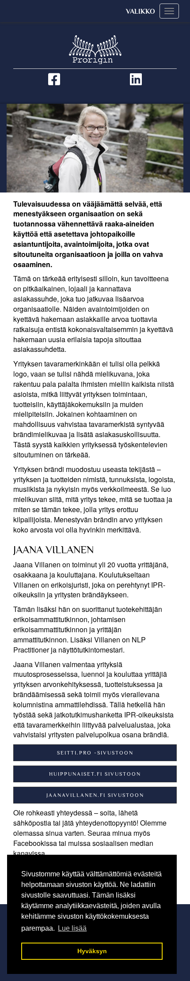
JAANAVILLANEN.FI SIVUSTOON (95, 795)
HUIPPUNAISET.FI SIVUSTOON (95, 774)
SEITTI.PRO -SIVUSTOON (95, 753)
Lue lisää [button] (72, 928)
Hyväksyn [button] (92, 951)
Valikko (140, 11)
